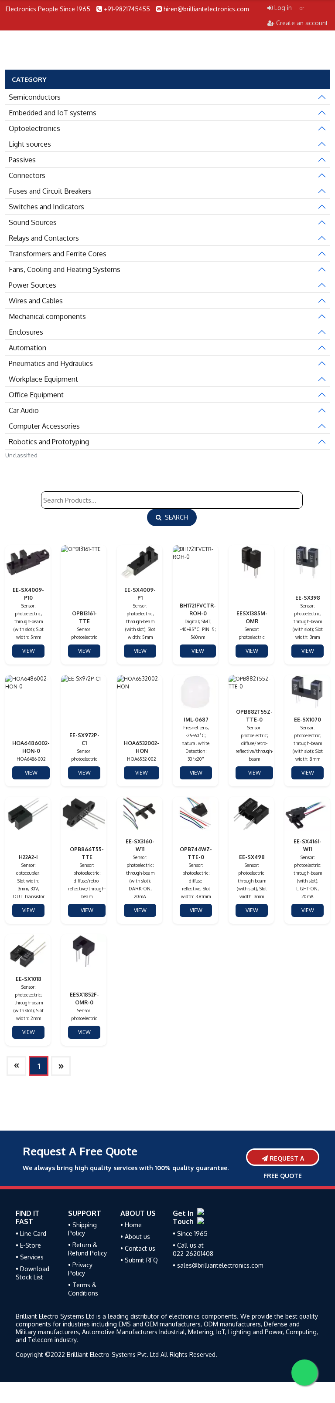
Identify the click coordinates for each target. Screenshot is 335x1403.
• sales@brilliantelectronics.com (218, 1265)
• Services (30, 1257)
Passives (22, 159)
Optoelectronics (34, 128)
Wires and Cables (36, 300)
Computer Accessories (44, 426)
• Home (131, 1224)
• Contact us (137, 1248)
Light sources (30, 144)
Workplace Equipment (43, 379)
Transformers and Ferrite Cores (57, 253)
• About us (135, 1236)
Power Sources (32, 285)
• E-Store (28, 1245)
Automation (27, 347)
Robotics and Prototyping (49, 441)
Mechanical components (47, 316)
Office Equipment (36, 394)
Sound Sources (33, 222)
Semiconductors (35, 97)
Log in (282, 7)
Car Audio (24, 410)
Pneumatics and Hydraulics (51, 363)
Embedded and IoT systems (52, 112)
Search (174, 517)
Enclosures (26, 332)
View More (26, 653)
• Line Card (31, 1233)
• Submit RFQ (139, 1260)
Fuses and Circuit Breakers (50, 191)
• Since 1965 (190, 1233)
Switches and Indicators (46, 206)
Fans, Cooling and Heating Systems (64, 269)
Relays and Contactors (44, 238)
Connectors (27, 175)
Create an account (301, 23)
